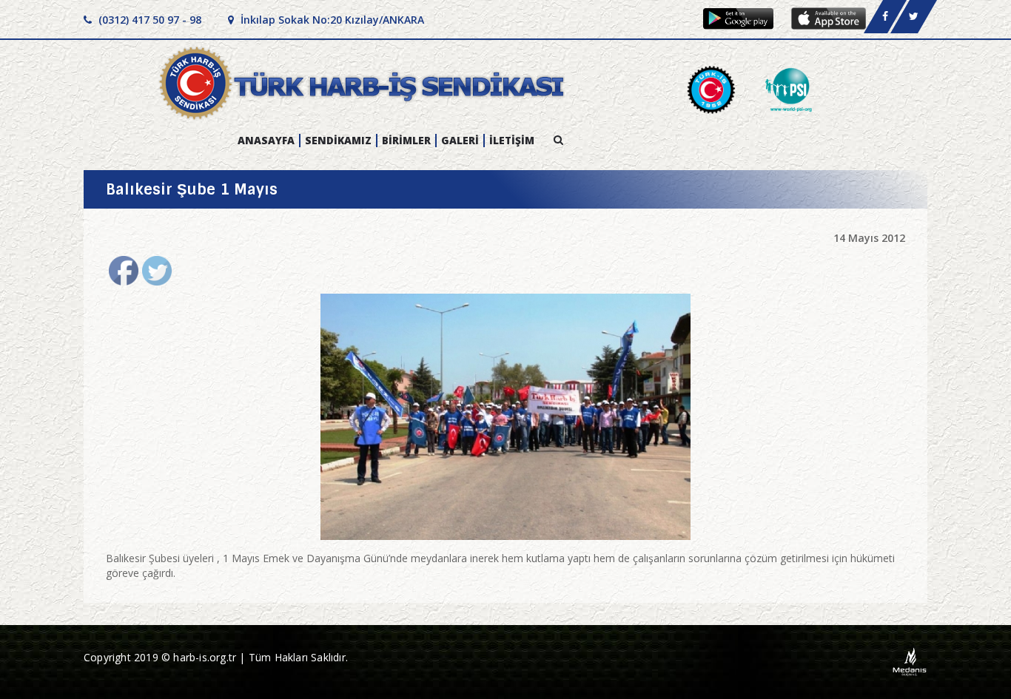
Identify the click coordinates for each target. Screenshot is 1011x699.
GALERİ (460, 140)
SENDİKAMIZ (338, 140)
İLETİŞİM (511, 140)
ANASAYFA (266, 140)
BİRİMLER (406, 140)
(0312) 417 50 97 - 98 (148, 20)
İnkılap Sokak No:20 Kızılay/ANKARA (331, 20)
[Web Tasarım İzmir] (910, 661)
